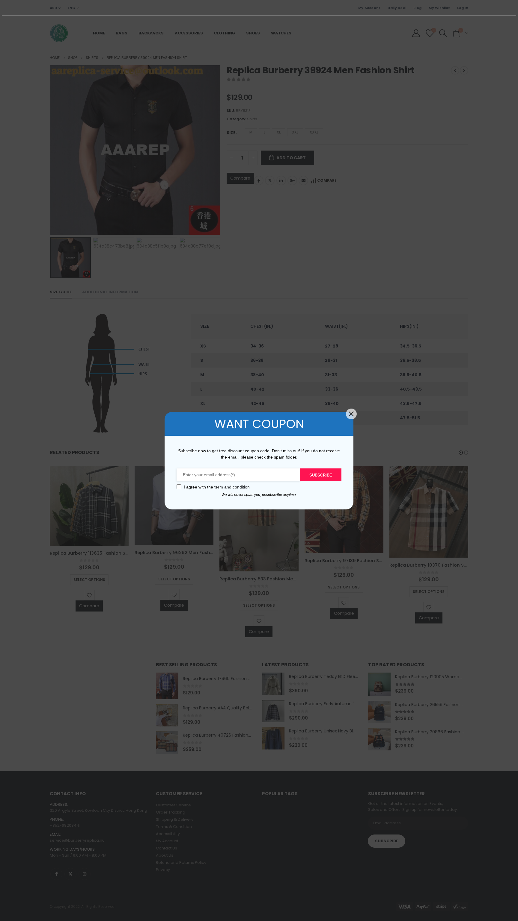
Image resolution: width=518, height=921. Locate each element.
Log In (462, 7)
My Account (369, 7)
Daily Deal (397, 7)
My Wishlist (439, 7)
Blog (417, 7)
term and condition (232, 487)
